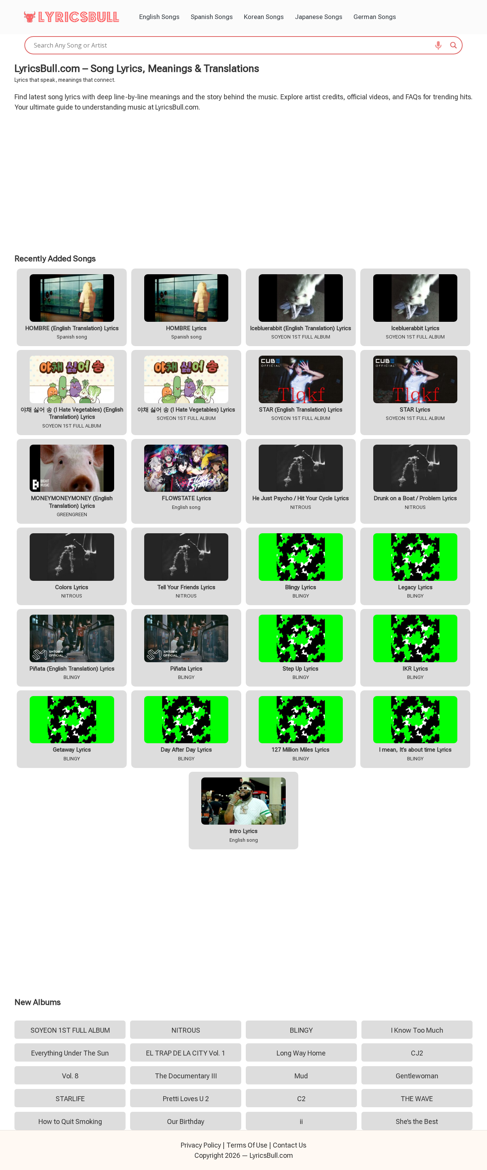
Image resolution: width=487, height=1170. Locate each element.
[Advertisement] (244, 181)
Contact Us (289, 1145)
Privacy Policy (201, 1145)
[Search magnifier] (453, 45)
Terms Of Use (246, 1145)
